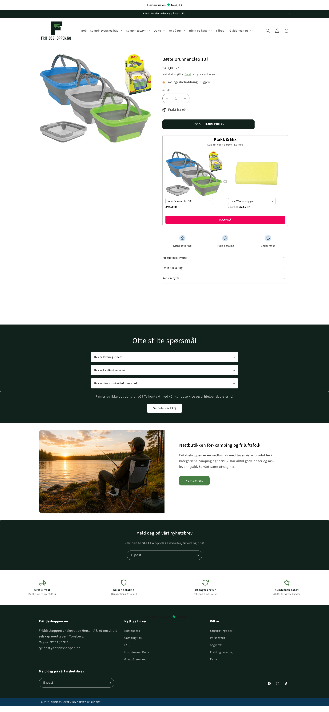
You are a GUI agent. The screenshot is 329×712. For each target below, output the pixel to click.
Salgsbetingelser (221, 631)
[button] (101, 30)
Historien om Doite (136, 652)
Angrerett (216, 645)
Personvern (217, 638)
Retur (213, 659)
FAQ (126, 645)
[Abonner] (197, 555)
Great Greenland (135, 659)
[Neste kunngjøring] (289, 14)
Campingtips (132, 638)
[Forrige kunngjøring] (40, 14)
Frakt (187, 74)
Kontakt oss (194, 480)
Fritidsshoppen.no (63, 702)
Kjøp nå (225, 219)
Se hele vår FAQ (164, 408)
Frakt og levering (221, 652)
